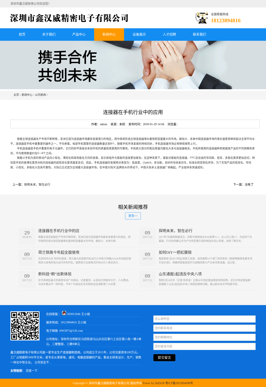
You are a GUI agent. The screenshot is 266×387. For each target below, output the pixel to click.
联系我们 (199, 34)
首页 (22, 34)
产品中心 (79, 34)
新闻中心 (109, 34)
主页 (16, 94)
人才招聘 (169, 34)
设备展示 (139, 34)
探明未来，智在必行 (37, 184)
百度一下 (31, 370)
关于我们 (48, 34)
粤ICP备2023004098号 (179, 383)
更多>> (133, 215)
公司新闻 (40, 94)
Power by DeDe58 (153, 383)
